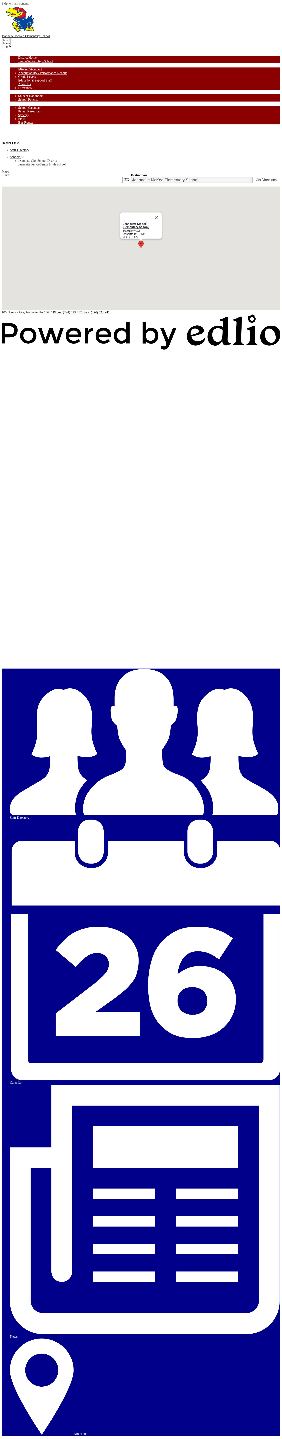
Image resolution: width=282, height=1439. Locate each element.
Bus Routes (25, 122)
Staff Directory (19, 150)
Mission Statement (30, 69)
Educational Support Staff (35, 80)
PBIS (21, 119)
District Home (27, 57)
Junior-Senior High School (35, 61)
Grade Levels (27, 76)
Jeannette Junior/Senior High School (42, 164)
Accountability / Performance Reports (42, 73)
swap (127, 179)
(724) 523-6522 (73, 312)
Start (5, 175)
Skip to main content (15, 3)
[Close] (157, 217)
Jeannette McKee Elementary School (136, 225)
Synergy (23, 115)
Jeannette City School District (37, 160)
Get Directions (266, 180)
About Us (24, 84)
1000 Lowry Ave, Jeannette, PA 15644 (27, 312)
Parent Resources (29, 111)
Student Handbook (30, 96)
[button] (17, 53)
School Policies (28, 99)
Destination (139, 175)
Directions (25, 88)
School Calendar (29, 107)
